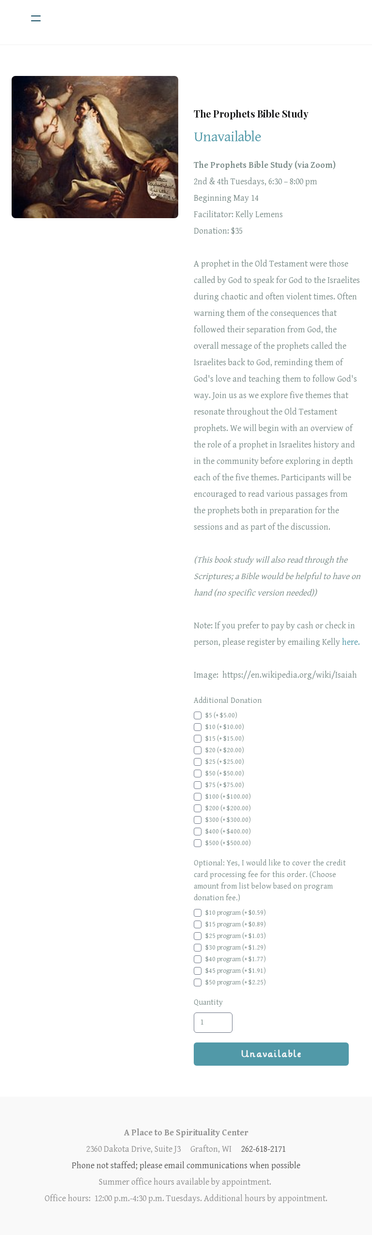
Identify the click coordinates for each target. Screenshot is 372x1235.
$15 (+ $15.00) (224, 739)
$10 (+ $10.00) (224, 727)
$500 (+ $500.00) (228, 843)
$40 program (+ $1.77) (235, 959)
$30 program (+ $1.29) (235, 948)
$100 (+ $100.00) (228, 797)
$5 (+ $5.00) (221, 715)
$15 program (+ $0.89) (235, 924)
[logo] (198, 18)
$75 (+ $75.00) (224, 785)
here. (351, 642)
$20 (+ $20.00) (224, 750)
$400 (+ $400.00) (228, 831)
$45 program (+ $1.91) (235, 971)
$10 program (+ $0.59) (235, 913)
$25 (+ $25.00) (224, 762)
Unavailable (271, 1054)
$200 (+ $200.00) (228, 808)
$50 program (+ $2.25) (235, 982)
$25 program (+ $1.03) (235, 936)
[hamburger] (35, 18)
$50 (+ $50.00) (224, 773)
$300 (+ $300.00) (228, 820)
